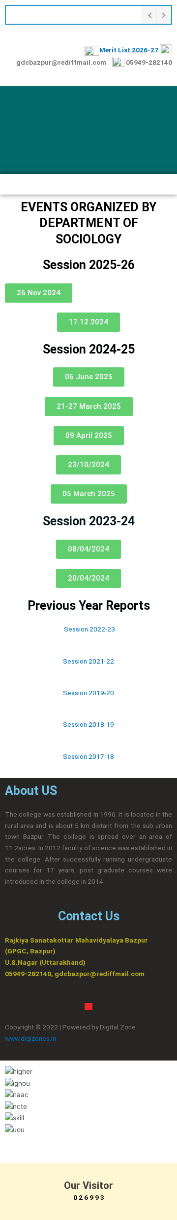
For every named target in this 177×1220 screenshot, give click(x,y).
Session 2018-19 (88, 724)
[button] (88, 184)
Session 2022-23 (89, 629)
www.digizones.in (31, 1038)
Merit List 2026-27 (128, 50)
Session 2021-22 (88, 661)
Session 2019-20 (88, 693)
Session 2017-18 (88, 756)
